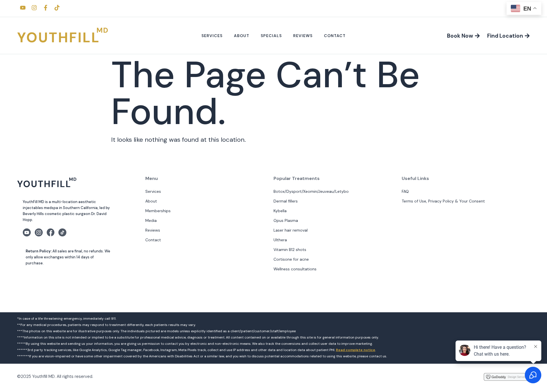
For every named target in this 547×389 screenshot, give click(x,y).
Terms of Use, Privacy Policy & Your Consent (443, 201)
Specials (271, 35)
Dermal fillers (286, 201)
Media (151, 220)
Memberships (158, 210)
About (241, 35)
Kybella (280, 210)
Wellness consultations (295, 269)
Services (212, 35)
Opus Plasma (286, 220)
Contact (335, 35)
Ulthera (280, 239)
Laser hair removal (291, 230)
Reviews (303, 35)
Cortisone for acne (291, 259)
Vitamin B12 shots (290, 249)
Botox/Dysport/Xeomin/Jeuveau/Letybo (311, 191)
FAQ (405, 191)
